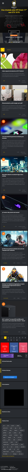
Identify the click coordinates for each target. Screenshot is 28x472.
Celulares (23, 80)
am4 (4, 425)
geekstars (5, 435)
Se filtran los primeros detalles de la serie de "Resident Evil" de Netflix (13, 249)
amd (8, 425)
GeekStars (5, 263)
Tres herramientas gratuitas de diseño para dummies (13, 137)
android (12, 425)
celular (10, 430)
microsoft (19, 437)
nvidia (14, 439)
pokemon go (5, 442)
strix (18, 449)
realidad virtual (6, 444)
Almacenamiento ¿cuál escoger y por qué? (12, 103)
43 (16, 340)
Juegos (18, 298)
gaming (15, 432)
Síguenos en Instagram (9, 377)
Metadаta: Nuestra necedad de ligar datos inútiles (12, 175)
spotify (10, 449)
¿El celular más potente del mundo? (10, 212)
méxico (9, 439)
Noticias (23, 226)
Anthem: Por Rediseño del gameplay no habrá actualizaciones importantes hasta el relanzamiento (13, 285)
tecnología (18, 451)
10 (11, 340)
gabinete (4, 432)
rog (7, 446)
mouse (4, 439)
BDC (4, 80)
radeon (11, 442)
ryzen (11, 446)
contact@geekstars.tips (6, 469)
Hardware (23, 331)
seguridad (22, 446)
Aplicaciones (23, 152)
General (23, 114)
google (10, 435)
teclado (12, 451)
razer (16, 442)
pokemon (19, 439)
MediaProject (12, 467)
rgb (3, 446)
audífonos (5, 430)
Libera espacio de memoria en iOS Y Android (13, 71)
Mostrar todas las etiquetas (8, 456)
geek (20, 432)
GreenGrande (5, 298)
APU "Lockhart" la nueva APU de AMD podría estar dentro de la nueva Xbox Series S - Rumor (13, 320)
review (22, 444)
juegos (4, 437)
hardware (16, 435)
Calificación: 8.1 (13, 31)
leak (14, 437)
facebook (21, 430)
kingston (9, 437)
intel (21, 435)
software (4, 449)
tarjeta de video (6, 451)
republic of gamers (14, 444)
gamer (10, 432)
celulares (15, 430)
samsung (16, 446)
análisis (17, 425)
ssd (14, 449)
